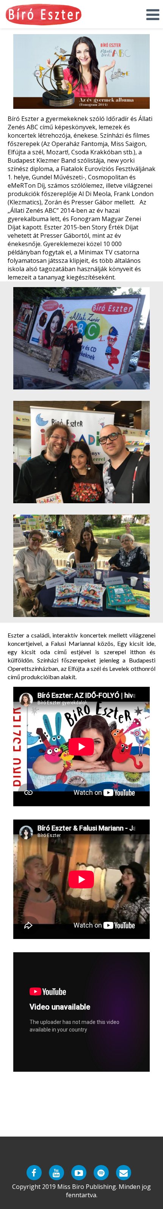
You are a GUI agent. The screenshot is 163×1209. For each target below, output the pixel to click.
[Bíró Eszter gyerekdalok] (78, 1172)
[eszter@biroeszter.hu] (123, 1172)
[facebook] (34, 1172)
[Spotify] (101, 1172)
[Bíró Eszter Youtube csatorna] (56, 1172)
